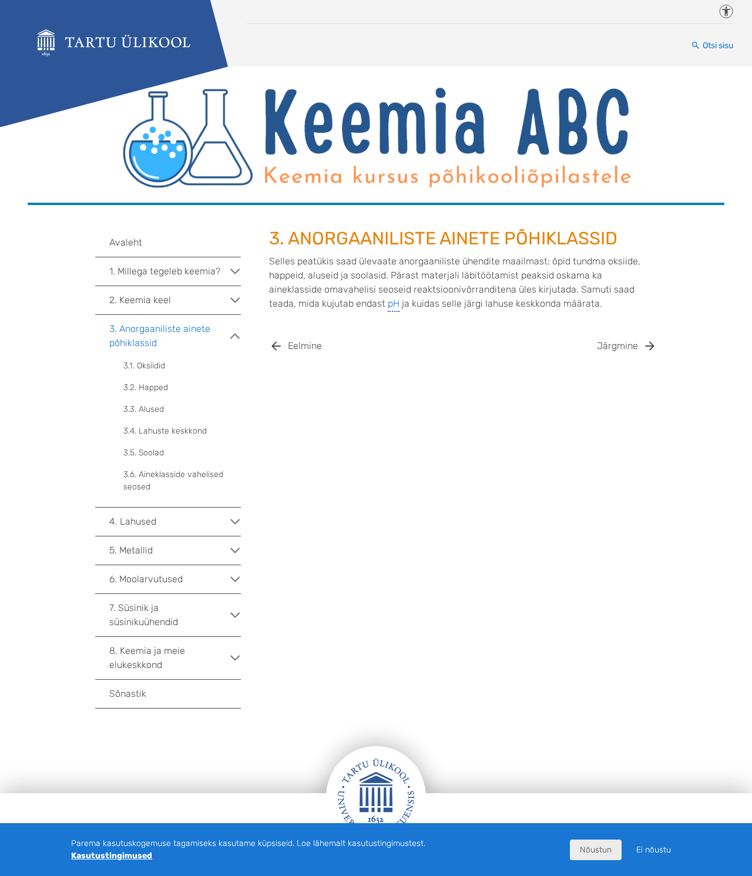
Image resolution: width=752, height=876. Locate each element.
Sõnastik (127, 693)
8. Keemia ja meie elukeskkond (147, 657)
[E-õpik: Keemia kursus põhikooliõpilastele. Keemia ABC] (114, 42)
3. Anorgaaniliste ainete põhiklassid (159, 335)
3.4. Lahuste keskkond (165, 431)
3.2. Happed (145, 387)
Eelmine (305, 345)
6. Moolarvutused (146, 579)
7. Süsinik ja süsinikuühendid (143, 614)
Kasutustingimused (111, 856)
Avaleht (125, 242)
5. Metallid (131, 550)
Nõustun (596, 850)
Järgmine (617, 345)
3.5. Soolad (143, 453)
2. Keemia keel (140, 300)
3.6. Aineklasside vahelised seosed (173, 480)
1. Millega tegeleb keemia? (164, 271)
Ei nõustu (653, 850)
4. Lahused (132, 521)
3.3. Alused (143, 409)
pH (394, 303)
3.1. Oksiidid (144, 366)
